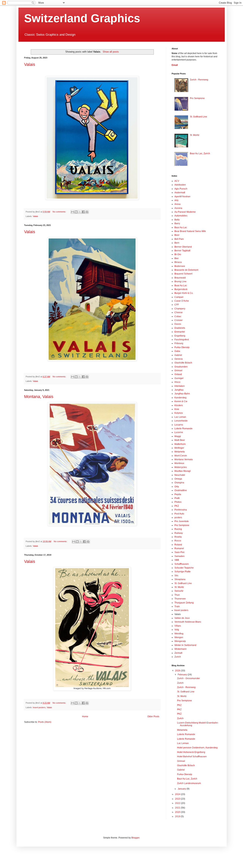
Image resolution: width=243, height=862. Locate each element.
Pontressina (180, 509)
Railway (178, 533)
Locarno (178, 424)
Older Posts (153, 716)
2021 (178, 807)
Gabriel (178, 355)
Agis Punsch (180, 188)
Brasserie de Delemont (186, 270)
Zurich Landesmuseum (189, 783)
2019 (178, 816)
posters (178, 517)
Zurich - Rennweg (199, 79)
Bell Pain (179, 239)
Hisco (177, 382)
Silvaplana (179, 579)
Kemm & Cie (180, 401)
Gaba (177, 351)
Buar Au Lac (180, 285)
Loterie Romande (183, 428)
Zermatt (178, 653)
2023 (178, 799)
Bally (177, 219)
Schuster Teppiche (184, 567)
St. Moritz (194, 135)
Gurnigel (178, 378)
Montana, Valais (38, 396)
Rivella (178, 537)
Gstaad (178, 374)
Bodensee (179, 266)
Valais (29, 64)
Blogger (135, 837)
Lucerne (178, 432)
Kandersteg (180, 397)
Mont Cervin (180, 455)
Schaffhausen (181, 564)
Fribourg (178, 343)
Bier (176, 258)
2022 (178, 803)
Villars (177, 625)
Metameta (179, 451)
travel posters (39, 707)
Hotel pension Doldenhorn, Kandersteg (197, 747)
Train (177, 606)
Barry (177, 223)
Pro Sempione (197, 98)
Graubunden (181, 366)
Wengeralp (180, 641)
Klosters (178, 405)
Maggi (177, 436)
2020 (178, 812)
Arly (176, 200)
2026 (178, 670)
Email (175, 65)
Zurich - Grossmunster (188, 678)
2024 (178, 794)
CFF (176, 304)
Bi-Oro (177, 254)
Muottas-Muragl (182, 471)
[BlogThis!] (76, 212)
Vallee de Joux (182, 618)
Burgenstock (180, 289)
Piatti (177, 498)
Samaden (179, 556)
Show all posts (111, 51)
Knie (176, 409)
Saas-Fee (179, 552)
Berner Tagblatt (182, 250)
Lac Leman (180, 417)
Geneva (178, 359)
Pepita (177, 494)
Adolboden (180, 184)
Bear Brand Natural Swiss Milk (190, 231)
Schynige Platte (182, 571)
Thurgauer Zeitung (184, 602)
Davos (177, 324)
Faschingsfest (181, 339)
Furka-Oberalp (181, 347)
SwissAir (178, 591)
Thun (177, 595)
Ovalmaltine (180, 490)
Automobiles (180, 215)
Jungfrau (179, 390)
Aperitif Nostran (182, 196)
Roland (178, 544)
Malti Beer (179, 440)
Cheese (178, 312)
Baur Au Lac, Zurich (200, 153)
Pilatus (177, 502)
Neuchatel (179, 475)
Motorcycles (180, 467)
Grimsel (178, 370)
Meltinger (179, 448)
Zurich (177, 656)
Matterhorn (180, 444)
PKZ (176, 506)
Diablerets (179, 328)
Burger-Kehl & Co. (183, 293)
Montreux (179, 463)
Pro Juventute (181, 521)
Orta (176, 486)
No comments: (60, 212)
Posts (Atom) (44, 722)
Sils (176, 575)
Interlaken (179, 386)
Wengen (178, 637)
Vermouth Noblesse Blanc (187, 622)
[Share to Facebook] (83, 212)
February (183, 674)
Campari (178, 297)
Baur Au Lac (180, 227)
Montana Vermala (183, 459)
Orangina (179, 482)
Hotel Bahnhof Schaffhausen (192, 756)
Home (85, 716)
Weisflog (178, 633)
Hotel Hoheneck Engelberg (191, 752)
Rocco (177, 540)
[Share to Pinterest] (87, 212)
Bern (176, 242)
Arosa (177, 204)
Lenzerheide (181, 420)
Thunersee (180, 598)
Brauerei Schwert (183, 273)
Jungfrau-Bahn (182, 393)
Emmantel (179, 331)
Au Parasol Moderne (185, 212)
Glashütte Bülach (183, 362)
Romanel (179, 548)
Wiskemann (180, 649)
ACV (176, 181)
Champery (179, 308)
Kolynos (178, 413)
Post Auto (179, 513)
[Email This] (72, 212)
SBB (176, 560)
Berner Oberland (183, 246)
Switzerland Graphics (82, 18)
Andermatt (179, 192)
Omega (178, 478)
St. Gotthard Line (198, 116)
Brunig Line (180, 281)
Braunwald (180, 277)
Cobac (177, 316)
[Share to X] (80, 212)
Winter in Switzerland (185, 645)
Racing (178, 529)
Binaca (178, 262)
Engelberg (179, 335)
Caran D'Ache (181, 301)
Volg (176, 629)
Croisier (178, 320)
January (182, 788)
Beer (176, 235)
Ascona (178, 208)
